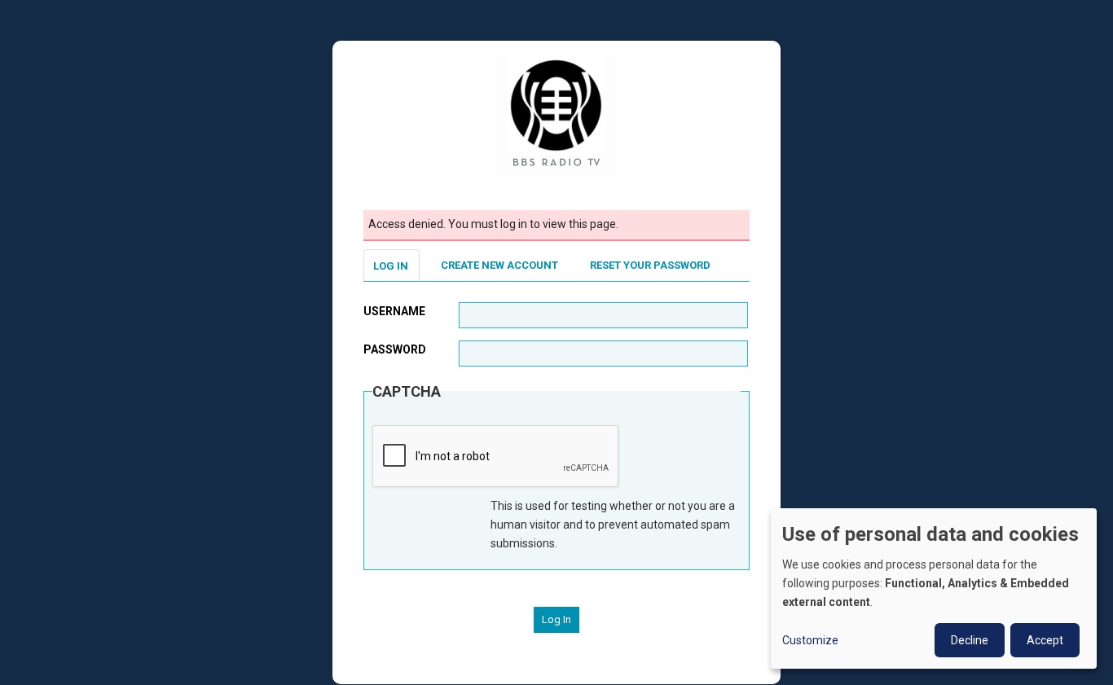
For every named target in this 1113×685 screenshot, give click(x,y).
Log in (390, 266)
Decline (969, 640)
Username (394, 311)
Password (394, 349)
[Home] (556, 115)
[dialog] (934, 588)
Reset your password (650, 265)
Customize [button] (810, 640)
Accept (1045, 640)
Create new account (499, 265)
